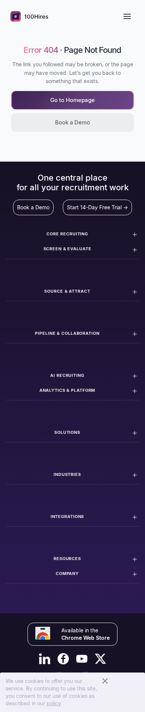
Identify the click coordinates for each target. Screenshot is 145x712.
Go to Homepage (72, 100)
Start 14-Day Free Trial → (97, 207)
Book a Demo (72, 122)
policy (53, 703)
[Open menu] (127, 16)
